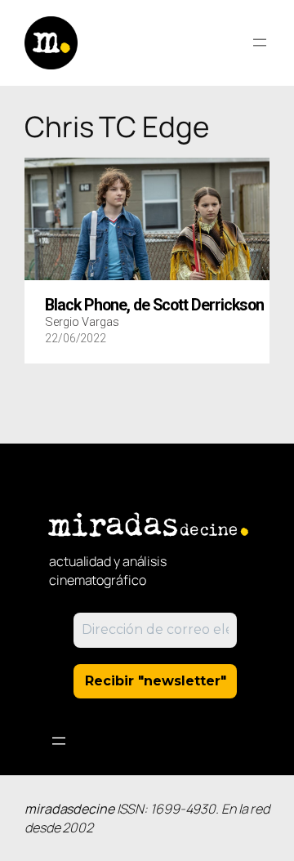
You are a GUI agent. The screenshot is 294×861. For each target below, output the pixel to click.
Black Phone (154, 306)
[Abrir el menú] (260, 42)
